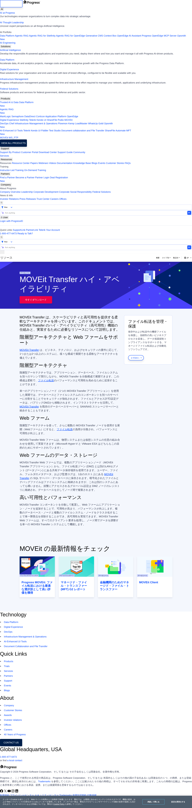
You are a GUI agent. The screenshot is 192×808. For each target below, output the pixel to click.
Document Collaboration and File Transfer (25, 646)
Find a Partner (7, 177)
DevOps (4, 123)
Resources (6, 159)
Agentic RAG (21, 35)
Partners (5, 174)
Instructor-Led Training (12, 170)
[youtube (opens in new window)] (9, 791)
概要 (157, 258)
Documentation (65, 163)
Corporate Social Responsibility (75, 192)
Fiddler (44, 130)
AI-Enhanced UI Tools (11, 130)
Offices (62, 199)
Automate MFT (65, 132)
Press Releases (27, 199)
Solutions (5, 46)
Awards (8, 715)
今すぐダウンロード (36, 300)
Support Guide (65, 152)
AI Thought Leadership (12, 22)
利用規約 (4, 795)
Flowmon (63, 123)
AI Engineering (7, 42)
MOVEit (68, 120)
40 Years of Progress (15, 734)
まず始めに (135, 358)
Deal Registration (34, 179)
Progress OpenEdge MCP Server (159, 35)
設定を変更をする (178, 802)
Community (79, 152)
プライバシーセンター (22, 795)
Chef (11, 123)
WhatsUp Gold (95, 123)
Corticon (40, 116)
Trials (7, 666)
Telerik (32, 120)
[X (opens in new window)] (6, 791)
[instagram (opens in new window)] (13, 791)
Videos (52, 163)
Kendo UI (41, 120)
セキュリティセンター (47, 795)
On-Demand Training (35, 170)
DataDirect (29, 116)
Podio (61, 120)
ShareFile (52, 120)
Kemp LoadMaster (77, 123)
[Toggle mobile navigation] (2, 252)
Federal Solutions (9, 89)
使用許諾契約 (79, 795)
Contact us (11, 742)
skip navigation (11, 3)
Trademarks (44, 781)
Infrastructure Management (14, 79)
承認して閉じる (153, 802)
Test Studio (55, 130)
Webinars (43, 163)
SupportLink (19, 230)
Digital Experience (9, 69)
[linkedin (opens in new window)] (16, 791)
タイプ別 (165, 258)
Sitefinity (24, 120)
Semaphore (17, 116)
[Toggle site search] (1, 237)
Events (101, 163)
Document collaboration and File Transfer (82, 130)
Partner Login (42, 177)
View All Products (13, 143)
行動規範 (92, 795)
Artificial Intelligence (10, 50)
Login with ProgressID (11, 221)
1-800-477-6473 (8, 233)
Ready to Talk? (25, 233)
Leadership (27, 192)
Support (5, 148)
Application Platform (55, 116)
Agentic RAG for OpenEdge (70, 35)
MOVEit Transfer (29, 350)
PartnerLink (32, 230)
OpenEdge (72, 116)
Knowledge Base (82, 163)
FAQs (128, 163)
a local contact (14, 760)
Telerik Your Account (49, 230)
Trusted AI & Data (9, 102)
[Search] (1, 203)
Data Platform (7, 35)
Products (5, 98)
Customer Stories (115, 163)
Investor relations (13, 720)
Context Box (110, 35)
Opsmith (93, 37)
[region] (96, 802)
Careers (54, 199)
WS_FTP (13, 137)
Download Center (48, 152)
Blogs (94, 163)
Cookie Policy (59, 804)
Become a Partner (25, 177)
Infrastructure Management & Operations (36, 123)
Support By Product (10, 152)
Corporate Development (45, 192)
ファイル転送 (46, 380)
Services (4, 155)
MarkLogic (5, 116)
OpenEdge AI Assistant (129, 35)
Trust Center (43, 199)
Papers (34, 163)
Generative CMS (94, 35)
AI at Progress (7, 13)
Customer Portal (29, 152)
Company (6, 184)
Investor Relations (9, 199)
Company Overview (10, 192)
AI (2, 9)
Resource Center (21, 163)
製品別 (175, 258)
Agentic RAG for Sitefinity (42, 35)
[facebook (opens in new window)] (2, 791)
